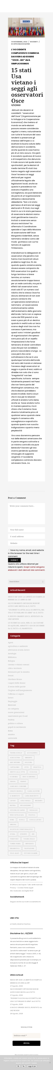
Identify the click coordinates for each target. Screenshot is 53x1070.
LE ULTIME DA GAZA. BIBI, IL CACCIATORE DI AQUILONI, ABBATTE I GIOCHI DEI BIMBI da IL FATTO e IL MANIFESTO (26, 626)
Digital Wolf (28, 891)
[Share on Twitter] (16, 476)
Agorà (10, 642)
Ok (18, 1066)
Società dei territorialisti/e (21, 829)
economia (14, 777)
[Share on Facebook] (12, 476)
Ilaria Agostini (34, 791)
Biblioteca (12, 657)
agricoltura (15, 757)
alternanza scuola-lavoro (19, 650)
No (24, 1066)
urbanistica (14, 848)
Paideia (11, 720)
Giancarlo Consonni (18, 786)
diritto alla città (17, 772)
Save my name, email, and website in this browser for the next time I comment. (26, 553)
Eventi (35, 42)
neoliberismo (25, 805)
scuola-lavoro (35, 820)
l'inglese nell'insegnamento (20, 690)
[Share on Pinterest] (32, 476)
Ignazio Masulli (16, 791)
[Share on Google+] (20, 476)
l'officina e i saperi (16, 694)
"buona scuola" (16, 753)
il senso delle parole (17, 686)
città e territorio (15, 668)
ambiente (28, 757)
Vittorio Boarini (30, 853)
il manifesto (15, 796)
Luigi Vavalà (25, 800)
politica (32, 815)
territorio (14, 839)
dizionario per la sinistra (19, 672)
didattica (37, 767)
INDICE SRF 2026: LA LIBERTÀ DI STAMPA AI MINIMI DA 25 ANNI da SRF (26, 981)
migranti (38, 800)
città (26, 767)
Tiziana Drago (29, 839)
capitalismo (14, 767)
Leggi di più (32, 1066)
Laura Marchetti (31, 796)
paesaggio (34, 810)
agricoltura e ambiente (18, 646)
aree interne (15, 762)
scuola (22, 820)
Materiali (12, 705)
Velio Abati (14, 853)
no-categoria (13, 708)
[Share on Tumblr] (28, 476)
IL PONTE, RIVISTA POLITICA (20, 924)
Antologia (12, 653)
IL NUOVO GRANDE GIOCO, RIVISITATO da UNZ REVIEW (26, 1009)
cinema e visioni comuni (18, 664)
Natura (13, 805)
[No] (50, 1062)
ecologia (33, 772)
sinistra (11, 734)
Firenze (23, 781)
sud (33, 834)
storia (12, 834)
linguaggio (12, 701)
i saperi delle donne (16, 683)
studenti (23, 834)
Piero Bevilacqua (17, 815)
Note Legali (28, 888)
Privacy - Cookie (16, 888)
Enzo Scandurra (29, 777)
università (12, 738)
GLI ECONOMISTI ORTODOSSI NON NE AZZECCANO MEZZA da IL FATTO (24, 990)
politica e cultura (15, 723)
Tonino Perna (15, 844)
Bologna (11, 661)
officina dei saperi (17, 810)
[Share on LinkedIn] (24, 476)
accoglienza (32, 753)
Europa (13, 781)
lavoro (10, 697)
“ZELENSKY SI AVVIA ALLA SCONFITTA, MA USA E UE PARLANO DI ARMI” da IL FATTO (25, 999)
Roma (10, 731)
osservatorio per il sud (17, 716)
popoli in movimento (17, 727)
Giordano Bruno (15, 679)
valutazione (29, 848)
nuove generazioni (16, 712)
